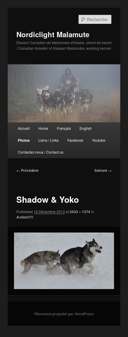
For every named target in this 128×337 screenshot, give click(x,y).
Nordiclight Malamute (52, 34)
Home (43, 128)
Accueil (24, 128)
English (85, 128)
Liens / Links (48, 140)
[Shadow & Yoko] (64, 261)
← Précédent (27, 170)
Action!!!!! (24, 217)
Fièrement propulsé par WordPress (64, 313)
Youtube (98, 140)
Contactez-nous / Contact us (40, 152)
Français (64, 128)
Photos (24, 140)
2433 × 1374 (80, 211)
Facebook (75, 140)
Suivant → (103, 170)
